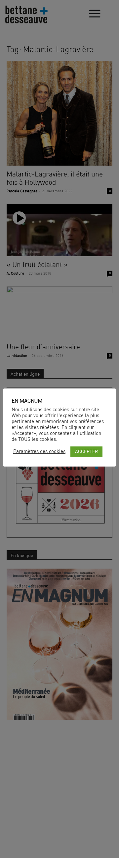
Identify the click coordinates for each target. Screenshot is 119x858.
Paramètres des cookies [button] (39, 451)
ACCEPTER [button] (86, 451)
